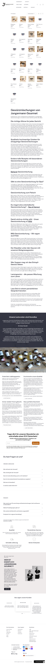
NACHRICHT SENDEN (7, 521)
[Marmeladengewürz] (14, 97)
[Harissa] (23, 82)
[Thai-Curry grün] (31, 67)
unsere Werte (9, 629)
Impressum (31, 634)
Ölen (24, 243)
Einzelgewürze (29, 285)
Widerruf (31, 637)
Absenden (36, 443)
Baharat (14, 172)
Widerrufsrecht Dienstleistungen (32, 641)
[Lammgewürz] (23, 52)
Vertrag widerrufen (39, 661)
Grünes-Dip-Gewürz (28, 186)
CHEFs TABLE (19, 4)
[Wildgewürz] (14, 52)
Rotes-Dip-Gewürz (30, 184)
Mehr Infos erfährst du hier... (9, 581)
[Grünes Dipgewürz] (31, 82)
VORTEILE (26, 7)
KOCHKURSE (18, 7)
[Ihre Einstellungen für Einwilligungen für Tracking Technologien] (44, 662)
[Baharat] (23, 22)
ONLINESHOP (19, 1)
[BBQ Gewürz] (23, 67)
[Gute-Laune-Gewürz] (31, 52)
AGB (30, 629)
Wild (30, 221)
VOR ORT (27, 1)
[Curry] (40, 52)
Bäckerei (19, 630)
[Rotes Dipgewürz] (40, 67)
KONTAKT (33, 7)
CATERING (26, 4)
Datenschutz (31, 633)
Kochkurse (20, 633)
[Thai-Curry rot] (40, 22)
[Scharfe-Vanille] (14, 38)
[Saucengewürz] (23, 37)
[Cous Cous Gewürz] (40, 38)
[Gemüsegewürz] (31, 38)
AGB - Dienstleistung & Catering (33, 631)
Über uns (8, 630)
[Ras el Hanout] (14, 82)
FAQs (7, 636)
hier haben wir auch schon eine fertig (25, 259)
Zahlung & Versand (33, 636)
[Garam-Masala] (40, 82)
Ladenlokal (8, 632)
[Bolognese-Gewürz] (14, 23)
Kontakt (7, 633)
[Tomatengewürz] (14, 67)
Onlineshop (20, 629)
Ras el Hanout (34, 207)
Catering (19, 632)
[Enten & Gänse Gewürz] (31, 23)
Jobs (7, 635)
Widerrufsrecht (32, 639)
